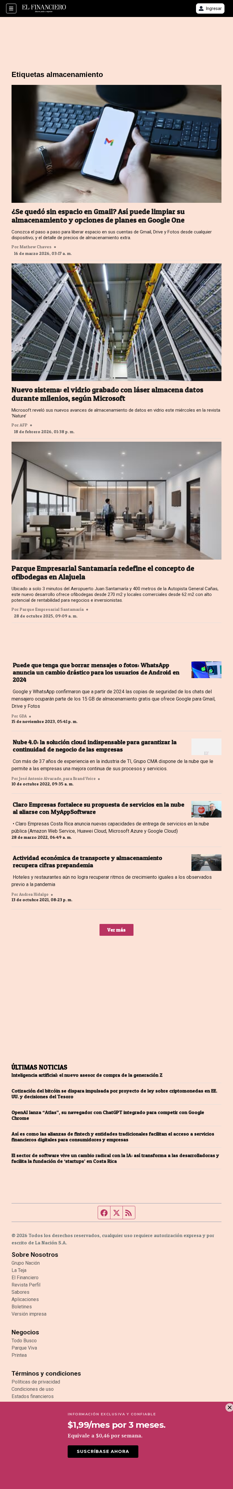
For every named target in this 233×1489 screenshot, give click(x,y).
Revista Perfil (26, 1285)
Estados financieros (33, 1396)
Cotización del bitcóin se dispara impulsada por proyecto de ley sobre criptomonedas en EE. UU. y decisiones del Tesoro (114, 1093)
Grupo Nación (26, 1263)
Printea (19, 1355)
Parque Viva (24, 1348)
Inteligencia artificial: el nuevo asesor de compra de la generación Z (87, 1075)
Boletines (22, 1307)
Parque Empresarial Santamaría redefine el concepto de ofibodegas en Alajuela (103, 572)
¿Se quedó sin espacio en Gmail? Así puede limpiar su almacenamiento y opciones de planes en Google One (98, 215)
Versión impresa (29, 1314)
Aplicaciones (25, 1299)
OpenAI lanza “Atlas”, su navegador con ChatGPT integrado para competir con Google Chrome (108, 1115)
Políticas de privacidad (36, 1382)
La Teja (19, 1270)
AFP (24, 425)
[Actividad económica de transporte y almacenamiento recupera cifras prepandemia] (206, 862)
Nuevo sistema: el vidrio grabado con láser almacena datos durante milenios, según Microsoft (107, 394)
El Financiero (25, 1277)
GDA (23, 716)
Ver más (116, 930)
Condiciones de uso (33, 1389)
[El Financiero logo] (44, 8)
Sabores (20, 1292)
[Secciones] (11, 8)
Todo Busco (24, 1340)
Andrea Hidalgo (34, 894)
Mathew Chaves (36, 246)
